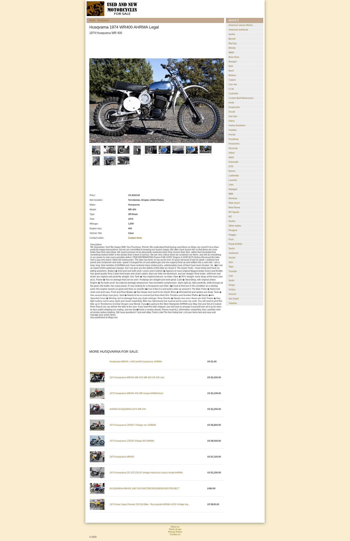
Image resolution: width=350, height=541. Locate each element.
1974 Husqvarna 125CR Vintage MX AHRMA (132, 441)
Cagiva (232, 80)
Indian (232, 153)
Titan (231, 266)
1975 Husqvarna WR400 (122, 456)
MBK (231, 194)
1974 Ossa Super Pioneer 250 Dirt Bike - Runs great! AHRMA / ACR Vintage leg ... (150, 504)
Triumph (233, 271)
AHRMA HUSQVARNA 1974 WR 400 (128, 409)
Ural (231, 276)
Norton (232, 221)
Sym (231, 262)
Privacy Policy (175, 532)
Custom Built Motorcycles (241, 98)
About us (175, 527)
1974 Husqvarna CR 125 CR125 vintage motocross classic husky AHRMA (146, 472)
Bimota (232, 48)
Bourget (232, 61)
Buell (231, 70)
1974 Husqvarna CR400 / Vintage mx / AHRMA (133, 425)
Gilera (232, 121)
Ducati (232, 111)
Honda (232, 134)
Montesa (233, 198)
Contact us (175, 534)
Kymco (232, 171)
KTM (231, 166)
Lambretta (234, 175)
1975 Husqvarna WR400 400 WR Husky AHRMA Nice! (136, 393)
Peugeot (233, 230)
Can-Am (233, 84)
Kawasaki (233, 162)
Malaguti (233, 189)
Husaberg (233, 139)
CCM (231, 89)
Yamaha (233, 303)
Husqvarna (103, 20)
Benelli (232, 39)
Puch (231, 239)
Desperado (234, 107)
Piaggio (232, 235)
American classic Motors (241, 25)
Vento (231, 280)
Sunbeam (233, 253)
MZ (230, 216)
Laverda (233, 180)
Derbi (231, 102)
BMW (231, 52)
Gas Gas (233, 116)
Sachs (232, 248)
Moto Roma (234, 207)
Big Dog (233, 43)
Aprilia (232, 34)
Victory (232, 289)
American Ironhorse (238, 29)
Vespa (232, 285)
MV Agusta (234, 212)
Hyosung (233, 148)
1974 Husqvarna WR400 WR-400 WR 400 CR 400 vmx (137, 377)
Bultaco (232, 75)
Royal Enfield (235, 244)
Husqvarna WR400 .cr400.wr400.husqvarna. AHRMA (136, 361)
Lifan (231, 184)
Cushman (233, 93)
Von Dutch (234, 298)
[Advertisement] (155, 46)
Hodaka (232, 130)
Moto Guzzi (234, 203)
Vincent (232, 294)
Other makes (235, 225)
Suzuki (232, 257)
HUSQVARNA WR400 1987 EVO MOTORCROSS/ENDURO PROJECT (144, 488)
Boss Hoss (234, 57)
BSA (231, 66)
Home (92, 20)
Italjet (231, 157)
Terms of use (175, 529)
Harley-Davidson (237, 125)
